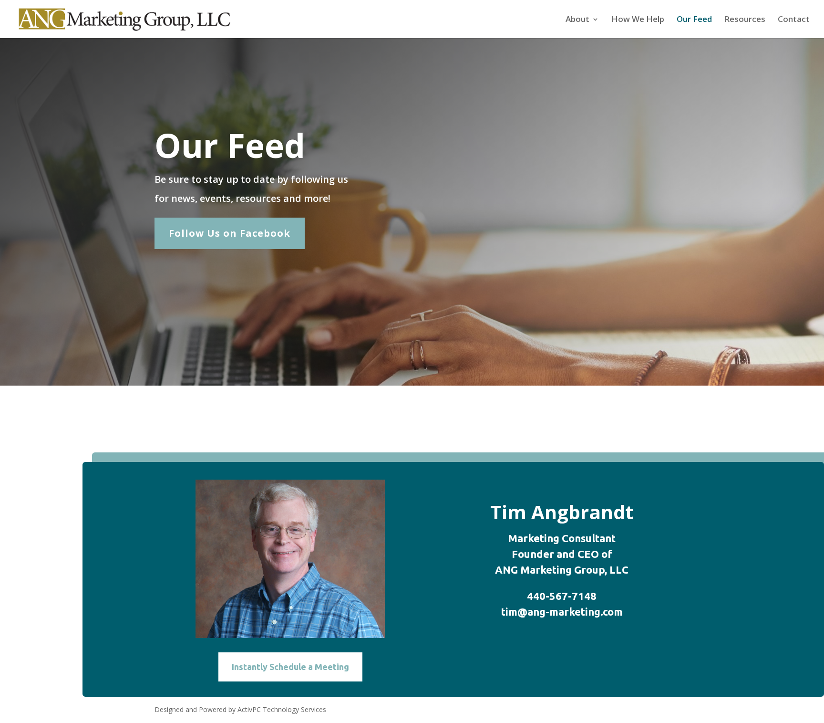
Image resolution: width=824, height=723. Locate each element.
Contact (794, 20)
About (577, 20)
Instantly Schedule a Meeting (290, 666)
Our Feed (694, 20)
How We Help (637, 20)
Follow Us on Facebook (229, 233)
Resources (744, 20)
